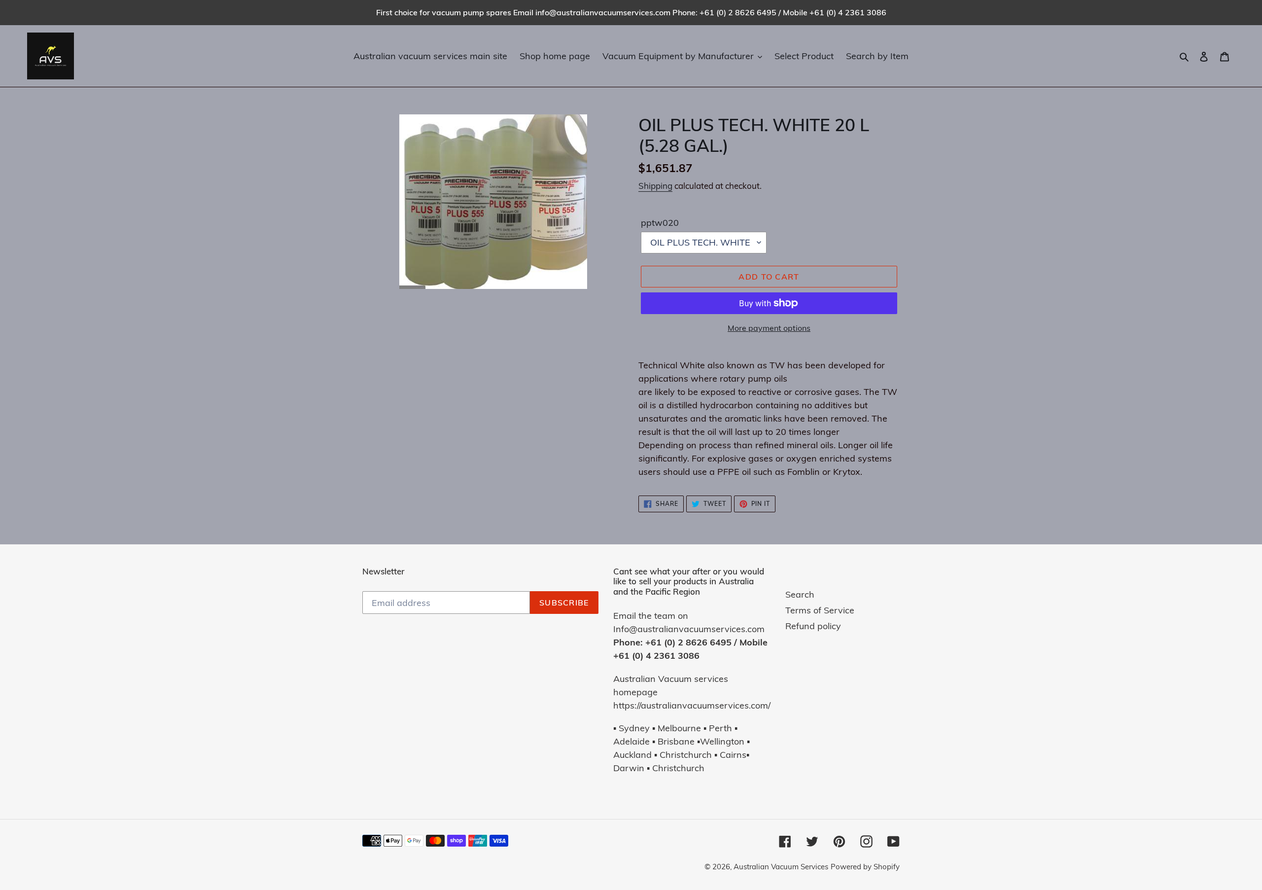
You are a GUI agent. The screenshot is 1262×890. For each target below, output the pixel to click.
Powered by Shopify (865, 866)
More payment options (769, 328)
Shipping (655, 185)
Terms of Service (819, 610)
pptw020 (660, 222)
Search (799, 594)
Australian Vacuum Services (781, 866)
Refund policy (813, 626)
